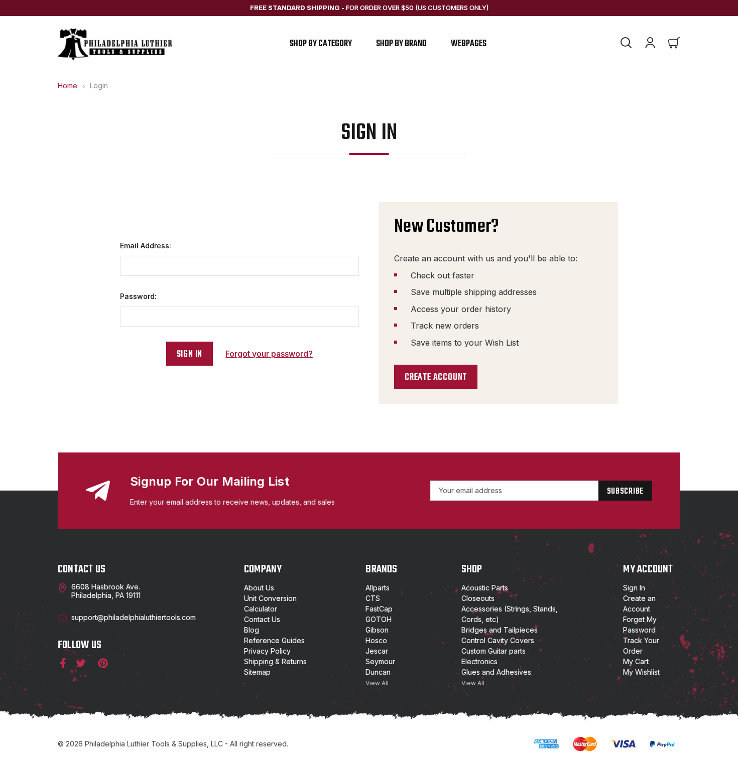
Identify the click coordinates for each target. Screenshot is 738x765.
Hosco (376, 640)
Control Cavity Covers (497, 640)
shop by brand (401, 44)
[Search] (626, 44)
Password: (138, 296)
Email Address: (145, 245)
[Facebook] (61, 663)
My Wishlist (641, 672)
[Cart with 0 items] (674, 44)
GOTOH (378, 619)
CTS (372, 598)
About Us (259, 587)
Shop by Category (321, 44)
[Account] (650, 44)
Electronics (479, 661)
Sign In (634, 587)
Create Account (436, 377)
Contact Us (262, 619)
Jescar (376, 651)
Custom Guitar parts (493, 651)
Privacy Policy (267, 651)
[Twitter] (81, 663)
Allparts (377, 587)
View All (377, 683)
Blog (251, 630)
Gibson (377, 630)
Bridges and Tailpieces (499, 630)
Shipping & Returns (275, 661)
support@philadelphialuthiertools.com (133, 617)
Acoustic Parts (484, 587)
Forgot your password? (269, 354)
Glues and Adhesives (496, 672)
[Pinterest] (102, 663)
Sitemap (257, 672)
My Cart (636, 661)
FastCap (379, 608)
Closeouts (478, 598)
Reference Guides (274, 640)
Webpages (468, 44)
